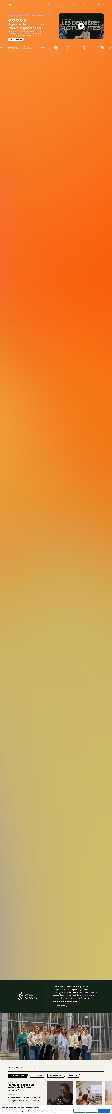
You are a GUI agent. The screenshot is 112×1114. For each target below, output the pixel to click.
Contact (87, 5)
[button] (81, 38)
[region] (56, 1109)
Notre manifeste (59, 1005)
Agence (37, 5)
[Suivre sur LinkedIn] (13, 20)
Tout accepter (104, 1111)
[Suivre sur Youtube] (17, 20)
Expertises (62, 5)
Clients (50, 5)
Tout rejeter (91, 1111)
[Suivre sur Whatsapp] (25, 20)
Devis (100, 5)
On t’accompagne (16, 39)
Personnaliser (79, 1111)
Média (75, 5)
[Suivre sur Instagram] (9, 20)
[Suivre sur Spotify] (21, 20)
